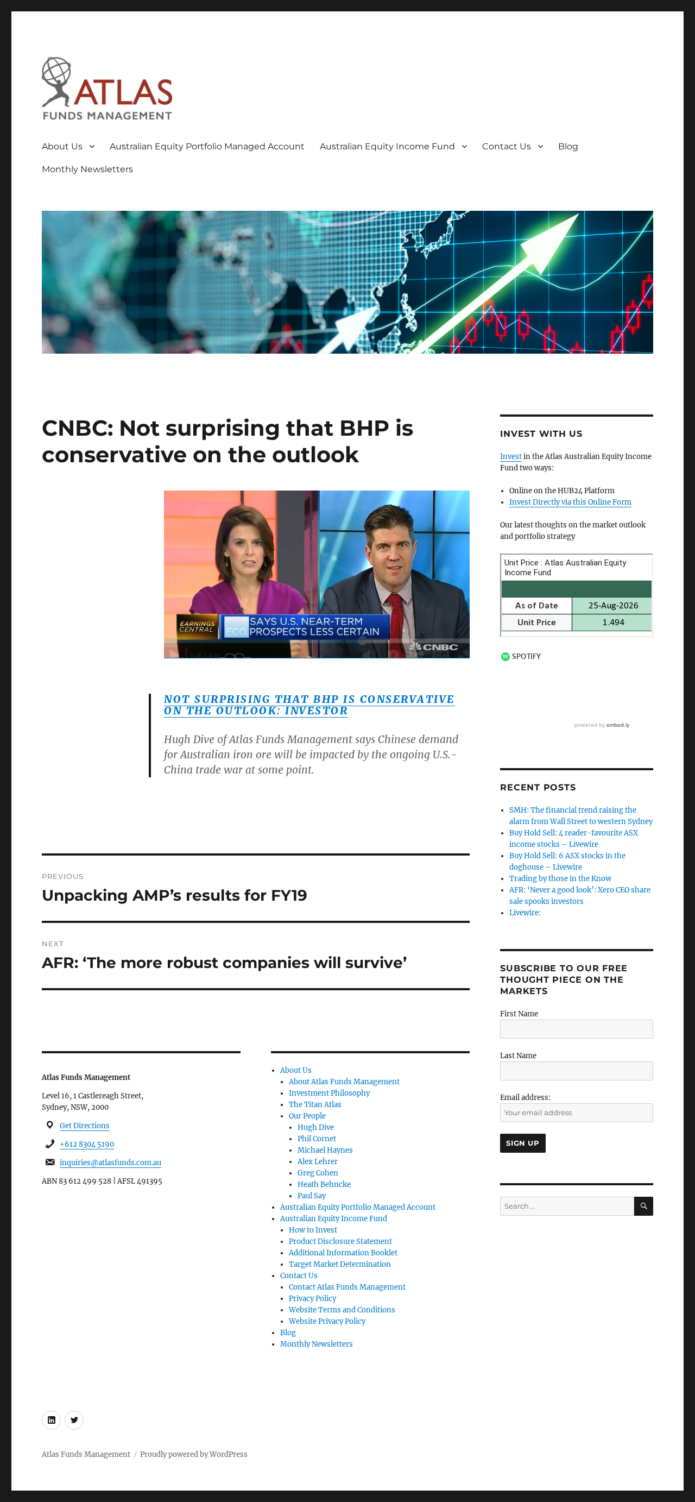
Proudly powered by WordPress (194, 1454)
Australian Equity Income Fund (387, 146)
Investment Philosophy (329, 1093)
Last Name (518, 1055)
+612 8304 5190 (87, 1144)
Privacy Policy (312, 1298)
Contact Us (506, 146)
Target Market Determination (340, 1264)
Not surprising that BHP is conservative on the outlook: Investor (309, 705)
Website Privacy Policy (327, 1321)
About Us (62, 146)
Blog (568, 146)
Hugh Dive (316, 1127)
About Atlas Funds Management (344, 1081)
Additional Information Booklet (343, 1253)
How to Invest (313, 1230)
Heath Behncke (324, 1184)
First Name (519, 1014)
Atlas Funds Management (86, 1454)
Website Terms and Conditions (342, 1310)
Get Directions (85, 1125)
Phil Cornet (317, 1138)
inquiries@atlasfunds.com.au (110, 1162)
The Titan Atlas (315, 1104)
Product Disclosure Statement (340, 1241)
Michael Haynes (325, 1150)
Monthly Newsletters (87, 169)
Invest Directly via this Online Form (570, 502)
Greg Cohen (318, 1173)
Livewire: (525, 912)
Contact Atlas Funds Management (347, 1287)
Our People (307, 1116)
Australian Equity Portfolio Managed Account (207, 146)
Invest (511, 456)
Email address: (525, 1097)
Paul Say (312, 1196)
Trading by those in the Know (560, 878)
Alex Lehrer (318, 1161)
